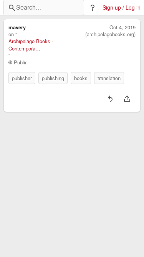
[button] (92, 8)
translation (109, 78)
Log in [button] (133, 7)
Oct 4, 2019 (122, 27)
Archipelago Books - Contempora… (30, 45)
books (81, 78)
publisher (22, 78)
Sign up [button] (112, 7)
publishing (53, 78)
